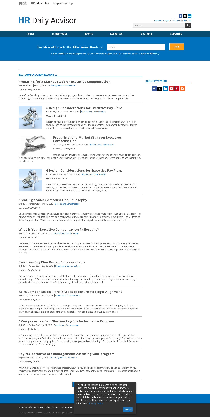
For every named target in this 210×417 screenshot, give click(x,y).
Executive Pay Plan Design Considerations (52, 262)
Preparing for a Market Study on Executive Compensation (64, 81)
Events (89, 33)
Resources (116, 33)
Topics (30, 33)
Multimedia (59, 33)
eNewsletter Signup (162, 20)
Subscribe (176, 33)
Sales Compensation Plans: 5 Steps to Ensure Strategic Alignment (70, 292)
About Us (176, 20)
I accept (128, 409)
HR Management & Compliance (61, 85)
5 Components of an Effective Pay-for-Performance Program (66, 321)
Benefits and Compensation (93, 111)
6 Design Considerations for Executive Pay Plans (84, 108)
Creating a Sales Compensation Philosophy (53, 200)
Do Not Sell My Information (63, 407)
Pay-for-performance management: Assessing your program (67, 354)
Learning (146, 33)
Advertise (186, 20)
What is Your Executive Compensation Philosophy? (59, 229)
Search (188, 25)
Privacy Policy (44, 407)
